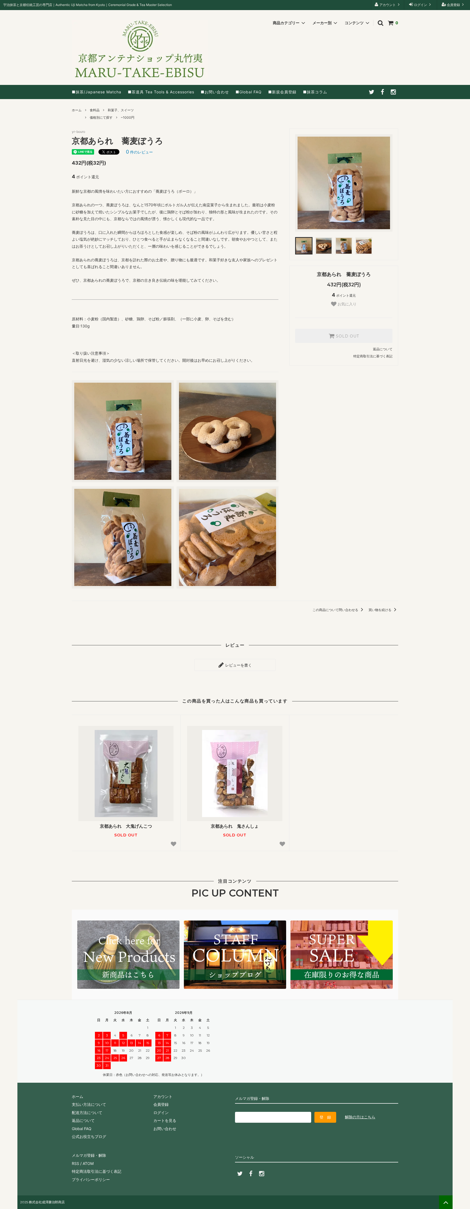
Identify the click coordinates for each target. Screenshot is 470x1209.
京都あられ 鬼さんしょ (235, 826)
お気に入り (346, 304)
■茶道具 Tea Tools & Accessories (161, 92)
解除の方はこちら (360, 1117)
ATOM (88, 1163)
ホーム (77, 110)
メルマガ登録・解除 (89, 1155)
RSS (75, 1163)
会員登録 (453, 5)
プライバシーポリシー (91, 1179)
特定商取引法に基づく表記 (372, 356)
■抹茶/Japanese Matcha (96, 92)
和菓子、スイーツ (121, 110)
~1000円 (127, 117)
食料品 (95, 110)
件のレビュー (139, 152)
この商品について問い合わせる (336, 610)
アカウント (388, 5)
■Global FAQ (249, 92)
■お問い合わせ (215, 92)
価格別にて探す (101, 117)
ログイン (420, 5)
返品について (382, 349)
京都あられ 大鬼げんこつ (126, 826)
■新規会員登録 (282, 92)
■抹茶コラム (315, 92)
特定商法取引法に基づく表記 (96, 1171)
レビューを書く (238, 664)
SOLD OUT (347, 335)
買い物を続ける (380, 610)
